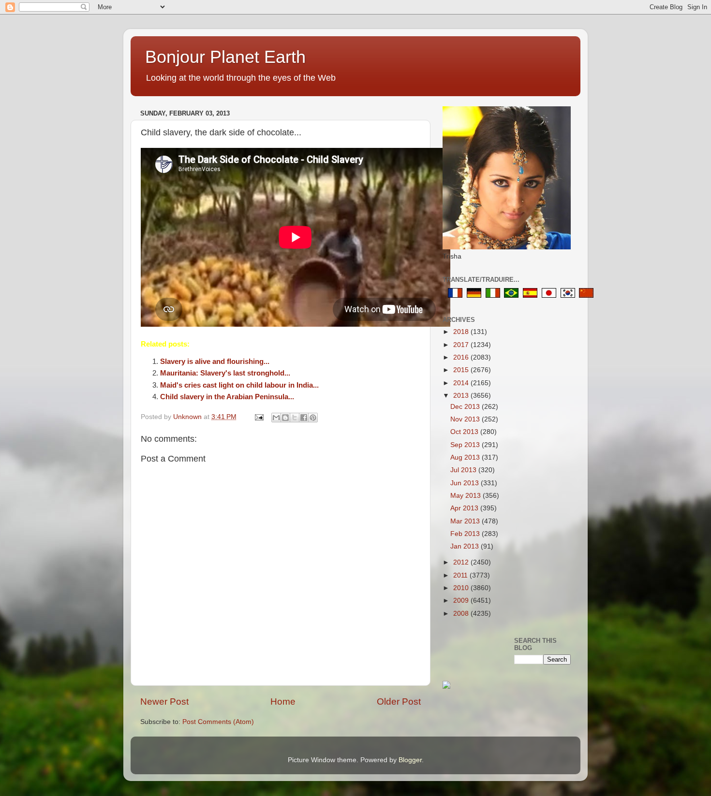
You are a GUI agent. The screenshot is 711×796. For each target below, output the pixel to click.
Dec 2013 (466, 406)
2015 (462, 370)
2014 (462, 383)
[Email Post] (259, 416)
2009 (462, 600)
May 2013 (466, 495)
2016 (462, 357)
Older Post (399, 701)
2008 (462, 613)
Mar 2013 (466, 521)
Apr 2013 (465, 508)
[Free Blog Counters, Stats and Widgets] (446, 686)
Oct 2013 (465, 431)
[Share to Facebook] (304, 417)
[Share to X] (294, 417)
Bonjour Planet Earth (225, 57)
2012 (462, 562)
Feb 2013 (466, 533)
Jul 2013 (464, 470)
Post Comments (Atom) (218, 721)
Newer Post (164, 701)
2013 (462, 395)
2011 (461, 575)
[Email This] (276, 417)
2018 (462, 331)
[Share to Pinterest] (313, 417)
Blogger (410, 760)
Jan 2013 (465, 546)
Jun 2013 (465, 483)
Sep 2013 (466, 445)
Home (283, 701)
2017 (462, 344)
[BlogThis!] (285, 417)
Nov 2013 (466, 419)
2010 (462, 588)
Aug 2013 (466, 457)
